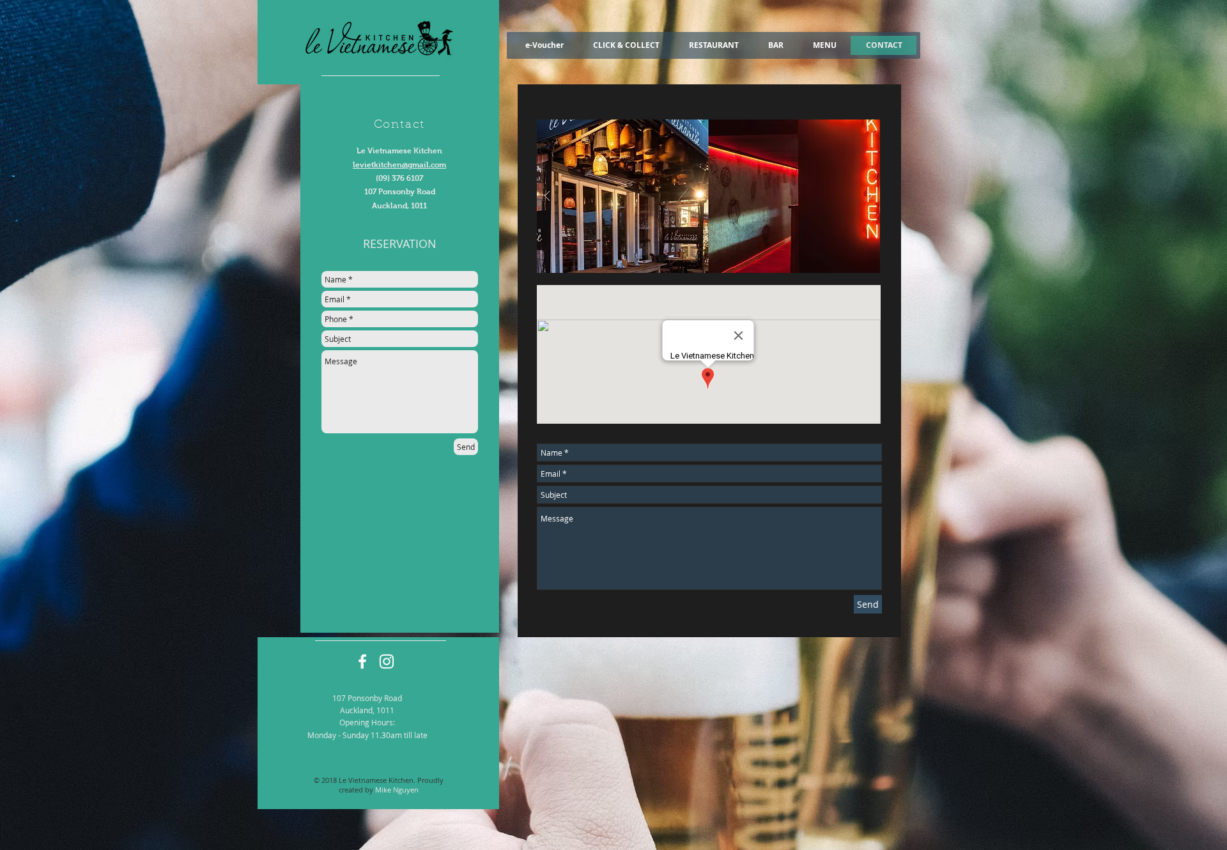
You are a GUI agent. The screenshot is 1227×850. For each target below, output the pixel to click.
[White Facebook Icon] (362, 661)
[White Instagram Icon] (386, 661)
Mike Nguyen (397, 789)
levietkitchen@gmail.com (399, 164)
